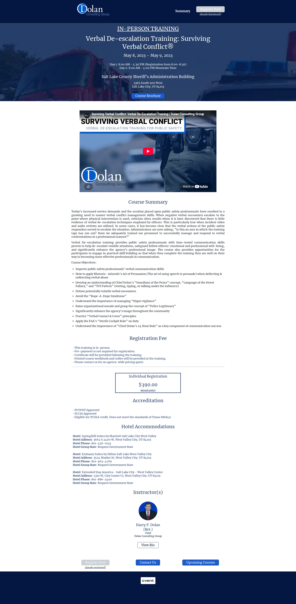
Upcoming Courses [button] (200, 562)
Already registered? (95, 567)
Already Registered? (210, 14)
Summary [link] (182, 11)
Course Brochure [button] (148, 96)
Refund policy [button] (148, 390)
